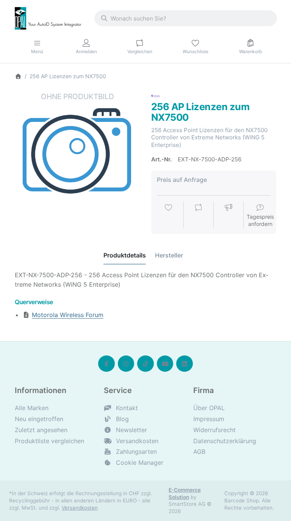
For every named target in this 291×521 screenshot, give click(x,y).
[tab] (124, 255)
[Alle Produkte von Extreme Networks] (155, 95)
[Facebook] (106, 363)
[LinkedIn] (184, 363)
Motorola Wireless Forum (67, 315)
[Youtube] (165, 363)
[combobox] (185, 18)
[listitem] (77, 154)
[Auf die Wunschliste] (168, 215)
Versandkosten (80, 508)
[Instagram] (126, 363)
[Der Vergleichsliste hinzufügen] (198, 215)
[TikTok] (145, 363)
